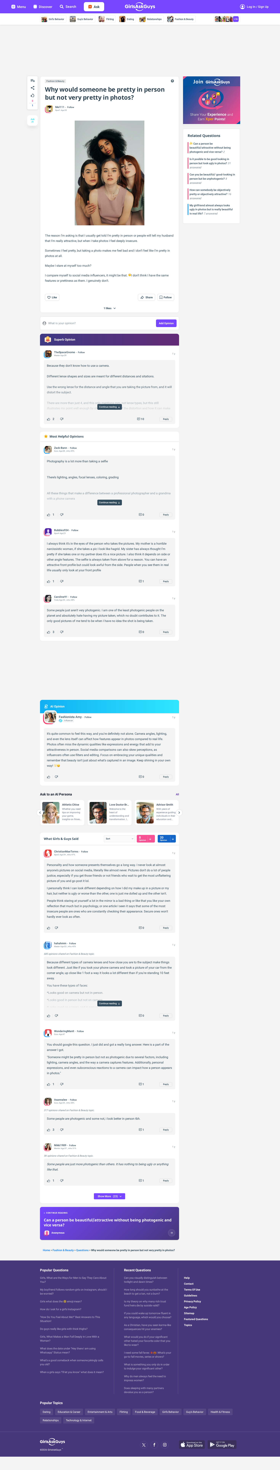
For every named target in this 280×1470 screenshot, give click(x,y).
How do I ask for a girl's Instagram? (60, 1309)
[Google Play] (223, 1444)
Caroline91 (60, 596)
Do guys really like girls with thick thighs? (64, 1328)
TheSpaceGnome (64, 352)
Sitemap (189, 1313)
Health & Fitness (220, 1411)
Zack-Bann (60, 447)
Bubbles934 (61, 530)
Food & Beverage (145, 1411)
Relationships (154, 19)
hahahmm (60, 943)
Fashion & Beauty (184, 19)
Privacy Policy (192, 1301)
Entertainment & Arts (100, 1411)
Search (71, 7)
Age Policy (190, 1307)
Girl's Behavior (56, 19)
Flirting (110, 19)
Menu (21, 7)
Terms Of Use (192, 1289)
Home (46, 1250)
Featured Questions (196, 1319)
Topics (188, 1325)
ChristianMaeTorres (66, 851)
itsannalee (60, 1099)
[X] (144, 1445)
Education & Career (69, 1411)
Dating (130, 19)
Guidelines (190, 1295)
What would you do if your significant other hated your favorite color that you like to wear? (147, 1340)
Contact (189, 1283)
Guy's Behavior (85, 19)
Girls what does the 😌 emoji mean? (61, 1301)
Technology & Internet (79, 1420)
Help (187, 1277)
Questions (82, 1250)
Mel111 (59, 107)
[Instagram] (165, 1445)
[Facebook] (154, 1445)
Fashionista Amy (70, 717)
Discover (45, 7)
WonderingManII (64, 1031)
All (177, 794)
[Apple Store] (193, 1444)
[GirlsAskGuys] (52, 1444)
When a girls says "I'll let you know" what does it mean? (72, 1372)
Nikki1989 (60, 1145)
